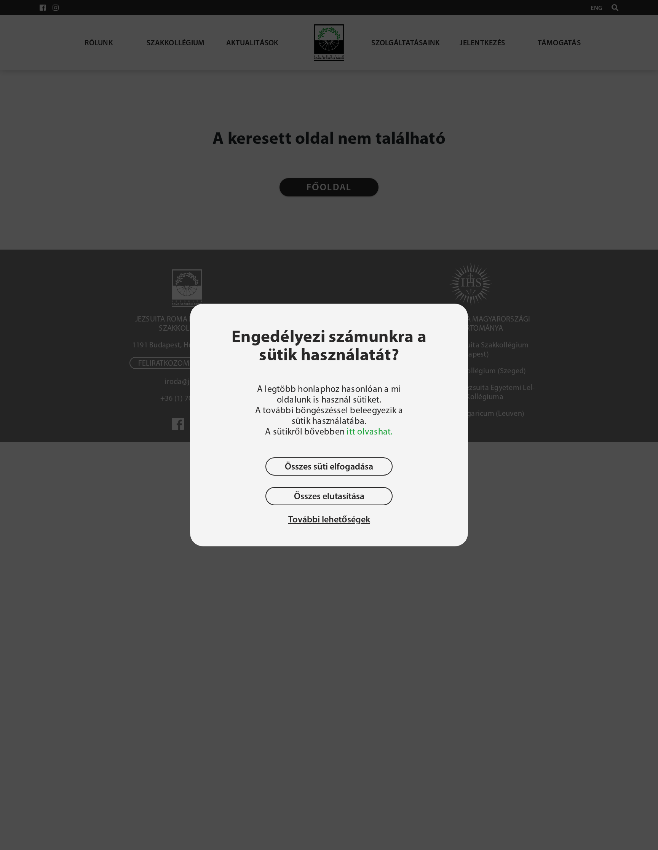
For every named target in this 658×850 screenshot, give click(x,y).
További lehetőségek (329, 519)
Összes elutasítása (329, 495)
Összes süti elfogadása (329, 466)
